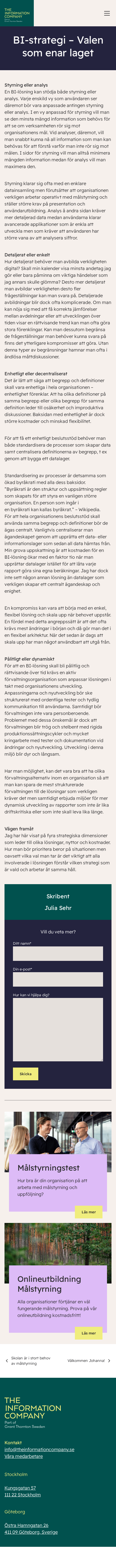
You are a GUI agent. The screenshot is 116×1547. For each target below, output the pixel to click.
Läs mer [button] (89, 1212)
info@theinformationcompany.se (39, 1449)
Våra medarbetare (24, 1456)
